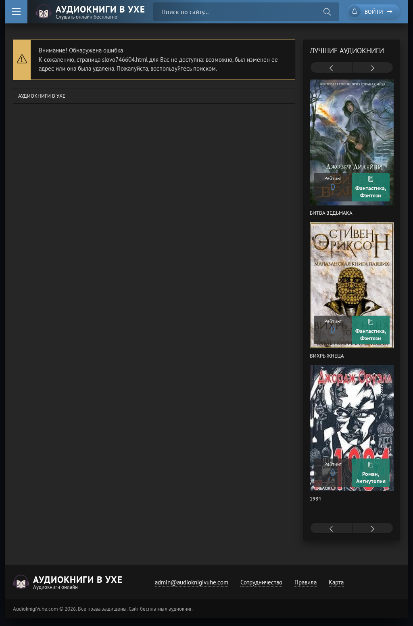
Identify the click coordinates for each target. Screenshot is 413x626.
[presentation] (331, 68)
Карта (336, 582)
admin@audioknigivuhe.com (191, 582)
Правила (305, 582)
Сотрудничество (261, 582)
